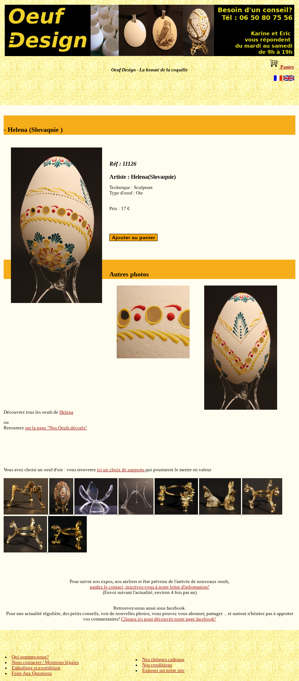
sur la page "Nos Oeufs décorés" (56, 427)
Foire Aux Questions (32, 673)
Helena (66, 412)
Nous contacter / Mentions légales (45, 662)
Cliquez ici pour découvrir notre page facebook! (168, 619)
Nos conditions (157, 665)
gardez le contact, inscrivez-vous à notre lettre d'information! (149, 587)
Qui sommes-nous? (30, 657)
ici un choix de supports (121, 469)
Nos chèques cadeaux (163, 659)
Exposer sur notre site (163, 670)
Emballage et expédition (36, 667)
